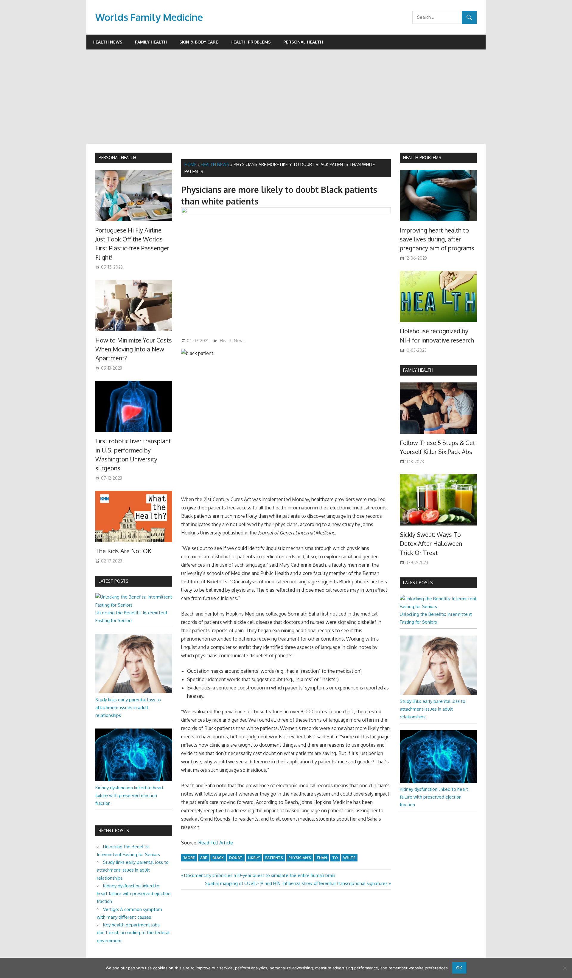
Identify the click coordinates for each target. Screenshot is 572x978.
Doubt (236, 857)
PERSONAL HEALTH (117, 157)
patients (274, 857)
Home (190, 164)
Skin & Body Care (198, 41)
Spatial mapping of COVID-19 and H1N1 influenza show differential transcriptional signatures (296, 883)
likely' (254, 857)
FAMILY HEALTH (418, 370)
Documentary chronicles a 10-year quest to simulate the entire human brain (259, 875)
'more (189, 857)
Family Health (151, 41)
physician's (299, 857)
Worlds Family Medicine (149, 17)
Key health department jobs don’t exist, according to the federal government (133, 932)
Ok (459, 967)
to (335, 857)
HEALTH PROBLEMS (422, 157)
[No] (565, 968)
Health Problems (251, 41)
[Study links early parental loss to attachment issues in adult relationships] (133, 692)
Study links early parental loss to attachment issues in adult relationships (128, 707)
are (203, 857)
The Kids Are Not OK (123, 551)
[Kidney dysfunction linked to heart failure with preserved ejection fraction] (133, 779)
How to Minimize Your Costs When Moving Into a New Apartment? (133, 349)
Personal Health (303, 41)
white (349, 857)
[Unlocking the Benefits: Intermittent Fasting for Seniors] (133, 605)
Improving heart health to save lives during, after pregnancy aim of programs (437, 239)
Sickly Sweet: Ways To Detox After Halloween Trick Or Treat (431, 544)
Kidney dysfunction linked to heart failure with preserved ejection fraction (129, 795)
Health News (107, 41)
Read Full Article (215, 843)
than (321, 857)
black (218, 857)
